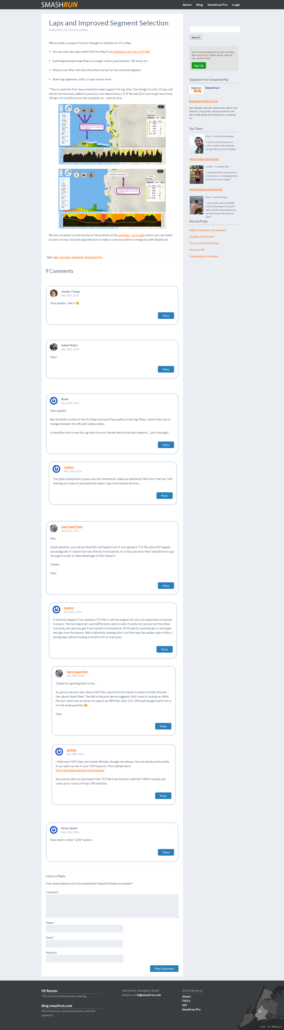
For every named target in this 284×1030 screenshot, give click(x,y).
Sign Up (199, 65)
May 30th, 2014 (76, 675)
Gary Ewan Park (71, 526)
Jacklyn (69, 467)
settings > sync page (131, 235)
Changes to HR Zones (201, 236)
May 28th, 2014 (70, 295)
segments (77, 257)
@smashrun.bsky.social (203, 101)
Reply (165, 315)
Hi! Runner (50, 991)
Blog (199, 4)
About (187, 4)
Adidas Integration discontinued (207, 230)
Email (50, 937)
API (184, 1005)
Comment (52, 892)
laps (56, 257)
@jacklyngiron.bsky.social (206, 189)
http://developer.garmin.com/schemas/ (80, 770)
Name (50, 922)
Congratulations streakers (204, 256)
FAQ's (186, 1000)
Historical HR (197, 249)
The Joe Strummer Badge (204, 243)
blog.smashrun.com (57, 1006)
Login (236, 4)
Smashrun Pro (217, 4)
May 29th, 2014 (70, 403)
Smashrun (202, 55)
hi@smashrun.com (149, 995)
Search (195, 37)
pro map (65, 257)
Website (51, 952)
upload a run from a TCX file (131, 51)
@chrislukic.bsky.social (204, 159)
